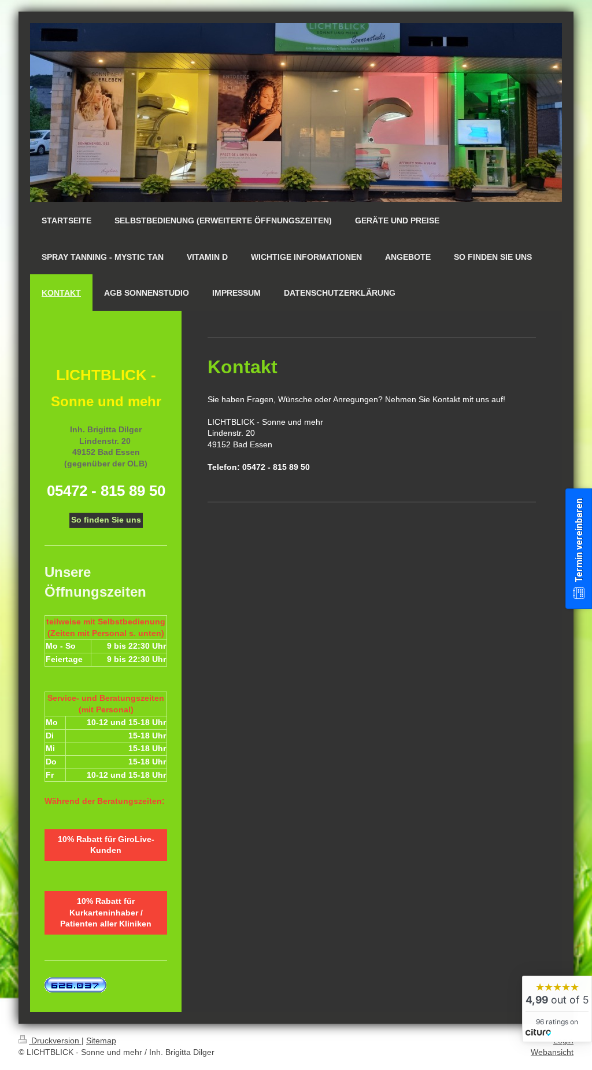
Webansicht (552, 1052)
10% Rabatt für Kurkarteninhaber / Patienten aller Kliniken (105, 912)
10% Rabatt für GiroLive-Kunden (106, 844)
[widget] (557, 1009)
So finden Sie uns (106, 519)
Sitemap (101, 1040)
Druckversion (55, 1040)
